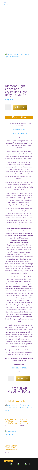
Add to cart (20, 107)
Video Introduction (19, 129)
